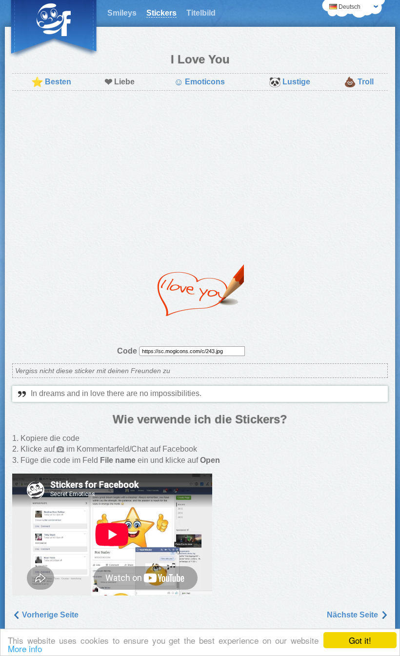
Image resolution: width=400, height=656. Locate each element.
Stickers (161, 13)
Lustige (289, 82)
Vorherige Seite (49, 615)
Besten (51, 82)
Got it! (360, 640)
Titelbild (201, 13)
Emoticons (199, 82)
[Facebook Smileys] (53, 29)
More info (25, 648)
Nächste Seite (353, 615)
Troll (359, 82)
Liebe (119, 82)
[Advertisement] (200, 168)
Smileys (122, 13)
